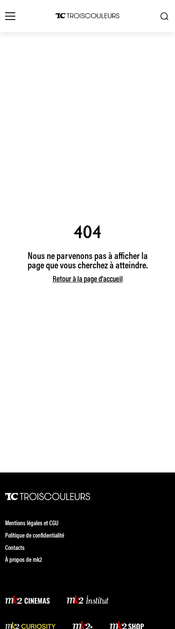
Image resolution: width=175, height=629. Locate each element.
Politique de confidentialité (34, 536)
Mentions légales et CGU (32, 524)
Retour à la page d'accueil (88, 280)
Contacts (15, 548)
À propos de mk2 (23, 560)
